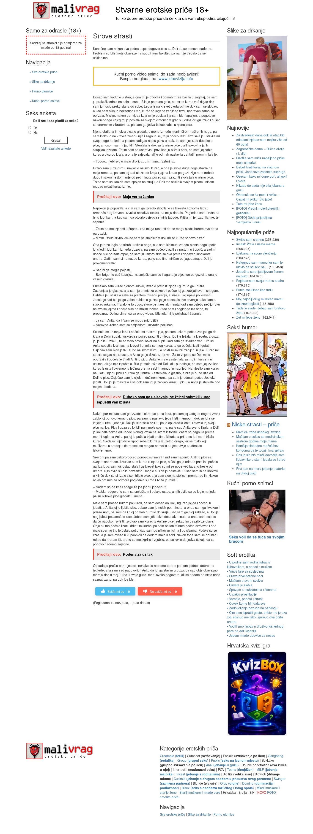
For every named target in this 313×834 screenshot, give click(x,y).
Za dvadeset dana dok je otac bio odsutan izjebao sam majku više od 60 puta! (261, 139)
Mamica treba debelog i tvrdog (258, 432)
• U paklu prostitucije (242, 594)
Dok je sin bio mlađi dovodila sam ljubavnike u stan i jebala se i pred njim (260, 459)
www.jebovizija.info (176, 78)
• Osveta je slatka (239, 585)
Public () (235, 760)
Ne (35, 132)
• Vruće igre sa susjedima (245, 571)
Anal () (222, 765)
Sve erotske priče (172, 814)
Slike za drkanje (199, 814)
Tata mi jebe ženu (249, 203)
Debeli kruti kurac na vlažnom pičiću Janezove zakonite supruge (260, 169)
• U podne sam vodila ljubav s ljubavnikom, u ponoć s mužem (249, 564)
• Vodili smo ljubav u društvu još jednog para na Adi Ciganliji (255, 628)
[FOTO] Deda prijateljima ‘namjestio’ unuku (254, 219)
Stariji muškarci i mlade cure (199, 792)
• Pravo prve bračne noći (245, 576)
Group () (192, 760)
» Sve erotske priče (43, 72)
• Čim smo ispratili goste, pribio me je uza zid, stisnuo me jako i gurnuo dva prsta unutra (257, 617)
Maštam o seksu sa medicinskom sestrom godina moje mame (260, 438)
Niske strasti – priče (256, 424)
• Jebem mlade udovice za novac (251, 635)
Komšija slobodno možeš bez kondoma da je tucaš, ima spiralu (260, 447)
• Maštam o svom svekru (245, 580)
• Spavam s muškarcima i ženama (251, 589)
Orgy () (229, 783)
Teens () (240, 769)
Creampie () (172, 755)
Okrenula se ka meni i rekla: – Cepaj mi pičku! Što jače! (258, 196)
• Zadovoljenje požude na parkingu (252, 608)
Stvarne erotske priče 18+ (162, 9)
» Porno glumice (41, 91)
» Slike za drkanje (42, 81)
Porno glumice (224, 814)
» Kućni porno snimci (44, 100)
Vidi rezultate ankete (56, 148)
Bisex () (218, 787)
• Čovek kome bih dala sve (246, 603)
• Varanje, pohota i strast (245, 598)
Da (35, 127)
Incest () (198, 774)
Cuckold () (222, 778)
